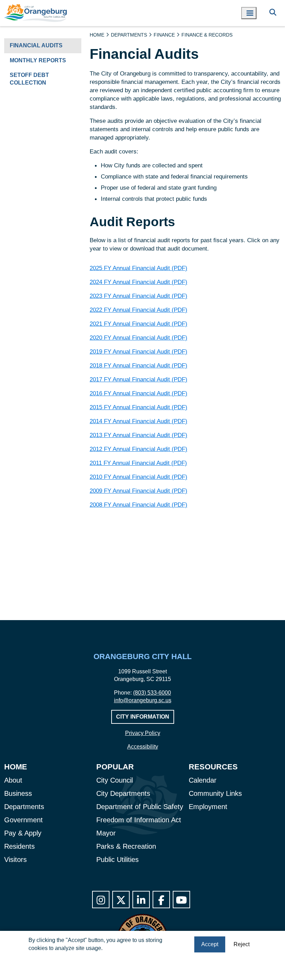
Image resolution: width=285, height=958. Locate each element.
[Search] (273, 13)
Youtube (181, 899)
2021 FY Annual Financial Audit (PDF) (138, 323)
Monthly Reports (38, 60)
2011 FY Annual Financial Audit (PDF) (138, 462)
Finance (164, 35)
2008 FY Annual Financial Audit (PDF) (138, 504)
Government (23, 820)
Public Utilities (117, 859)
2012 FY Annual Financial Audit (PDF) (138, 448)
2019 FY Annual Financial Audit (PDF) (138, 351)
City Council (114, 780)
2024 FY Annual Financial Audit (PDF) (138, 281)
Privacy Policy (142, 733)
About (13, 780)
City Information (142, 717)
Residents (19, 846)
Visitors (15, 859)
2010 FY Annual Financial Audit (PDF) (138, 476)
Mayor (106, 833)
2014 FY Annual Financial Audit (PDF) (138, 421)
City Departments (123, 793)
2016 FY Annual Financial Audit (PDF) (138, 393)
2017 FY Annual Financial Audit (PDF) (138, 379)
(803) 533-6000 (152, 693)
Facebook (161, 899)
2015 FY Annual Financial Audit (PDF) (138, 407)
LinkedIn (141, 899)
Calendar (203, 780)
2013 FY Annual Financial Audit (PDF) (138, 435)
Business (18, 793)
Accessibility (142, 747)
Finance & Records (207, 35)
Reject (242, 944)
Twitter (121, 899)
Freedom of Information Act (138, 820)
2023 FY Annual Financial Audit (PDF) (138, 295)
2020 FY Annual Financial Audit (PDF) (138, 337)
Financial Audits (36, 45)
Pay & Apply (22, 833)
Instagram (100, 899)
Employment (208, 806)
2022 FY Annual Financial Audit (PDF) (138, 309)
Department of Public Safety (139, 806)
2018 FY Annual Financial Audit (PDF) (138, 365)
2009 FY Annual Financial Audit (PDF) (138, 490)
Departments (129, 35)
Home (97, 35)
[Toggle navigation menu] (248, 13)
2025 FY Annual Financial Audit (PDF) (138, 267)
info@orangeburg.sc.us (142, 700)
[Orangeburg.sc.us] (35, 13)
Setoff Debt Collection (29, 79)
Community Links (215, 793)
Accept (209, 944)
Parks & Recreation (126, 846)
